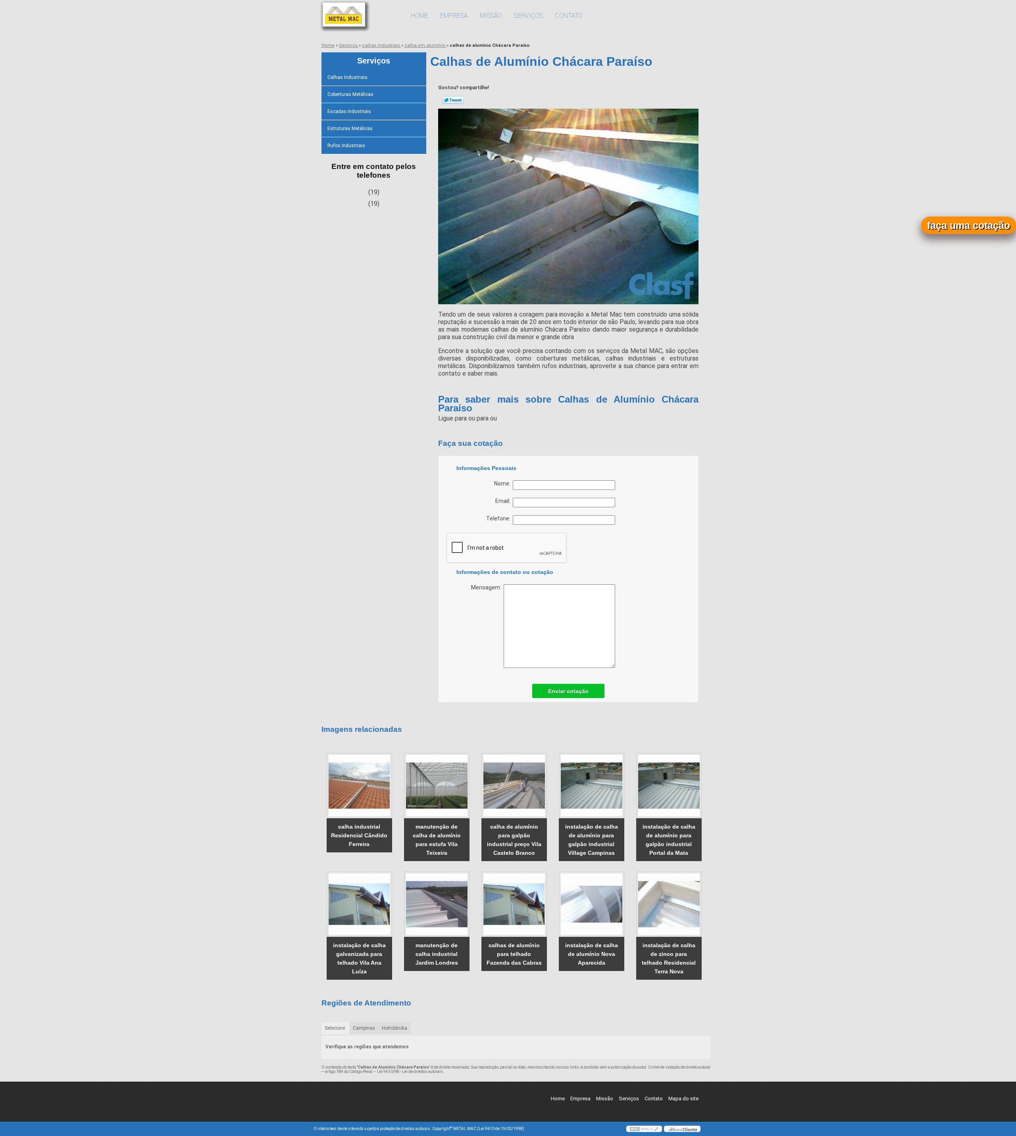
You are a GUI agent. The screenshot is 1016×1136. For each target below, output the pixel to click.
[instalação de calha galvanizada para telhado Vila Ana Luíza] (359, 904)
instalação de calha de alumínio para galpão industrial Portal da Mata (669, 839)
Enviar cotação (568, 691)
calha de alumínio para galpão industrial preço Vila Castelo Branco (514, 839)
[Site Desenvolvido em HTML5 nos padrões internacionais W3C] (644, 1129)
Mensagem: (487, 587)
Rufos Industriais (346, 145)
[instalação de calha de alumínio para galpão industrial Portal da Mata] (669, 785)
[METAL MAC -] (359, 16)
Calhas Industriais (347, 77)
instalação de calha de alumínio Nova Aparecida (591, 954)
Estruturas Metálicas (350, 128)
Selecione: (335, 1028)
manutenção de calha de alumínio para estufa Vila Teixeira (437, 839)
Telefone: (499, 518)
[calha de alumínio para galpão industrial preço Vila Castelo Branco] (514, 785)
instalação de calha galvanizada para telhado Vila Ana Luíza (359, 958)
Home (419, 15)
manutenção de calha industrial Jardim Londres (437, 954)
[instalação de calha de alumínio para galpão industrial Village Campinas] (591, 785)
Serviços (528, 15)
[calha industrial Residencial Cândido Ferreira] (359, 785)
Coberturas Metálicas (350, 94)
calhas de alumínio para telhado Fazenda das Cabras (514, 954)
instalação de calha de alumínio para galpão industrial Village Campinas (591, 839)
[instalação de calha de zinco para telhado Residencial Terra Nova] (669, 904)
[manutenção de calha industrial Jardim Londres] (437, 904)
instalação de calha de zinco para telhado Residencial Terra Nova (669, 958)
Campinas (364, 1028)
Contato (569, 15)
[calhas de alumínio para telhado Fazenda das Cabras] (514, 904)
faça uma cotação (968, 225)
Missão (491, 15)
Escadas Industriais (349, 111)
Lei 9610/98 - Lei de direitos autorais (410, 1071)
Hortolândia (394, 1028)
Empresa (454, 15)
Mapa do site (683, 1098)
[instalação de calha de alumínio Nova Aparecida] (591, 904)
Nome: (503, 483)
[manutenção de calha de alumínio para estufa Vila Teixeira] (437, 785)
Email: (504, 501)
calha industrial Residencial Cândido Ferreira (359, 835)
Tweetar (453, 100)
